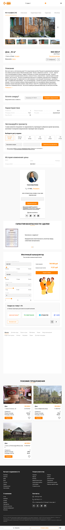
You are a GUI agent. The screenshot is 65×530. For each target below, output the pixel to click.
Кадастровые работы (37, 482)
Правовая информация (8, 508)
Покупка (49, 474)
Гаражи (5, 484)
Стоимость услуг (36, 486)
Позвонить (17, 527)
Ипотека (34, 478)
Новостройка (35, 484)
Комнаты (5, 476)
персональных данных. (26, 148)
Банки (38, 332)
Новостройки (6, 488)
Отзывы (5, 500)
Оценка (48, 476)
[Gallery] (32, 27)
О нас (4, 496)
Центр (14, 59)
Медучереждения (47, 332)
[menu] (61, 3)
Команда (5, 498)
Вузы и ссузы (24, 332)
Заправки (24, 335)
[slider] (6, 267)
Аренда (34, 476)
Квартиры (5, 474)
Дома (4, 478)
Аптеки (18, 335)
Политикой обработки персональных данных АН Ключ (24, 149)
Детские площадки (40, 335)
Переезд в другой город (52, 484)
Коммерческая (6, 486)
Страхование (50, 480)
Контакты (5, 509)
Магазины (32, 332)
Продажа (34, 474)
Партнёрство (6, 504)
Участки (5, 482)
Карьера (5, 502)
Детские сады (14, 332)
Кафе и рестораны (9, 335)
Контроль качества (7, 506)
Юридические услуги (37, 480)
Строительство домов (52, 482)
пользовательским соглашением (10, 520)
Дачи (4, 480)
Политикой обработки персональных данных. (29, 520)
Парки (31, 335)
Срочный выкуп (50, 478)
